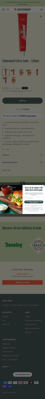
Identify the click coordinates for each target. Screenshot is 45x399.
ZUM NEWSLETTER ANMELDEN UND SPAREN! (33, 202)
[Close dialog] (43, 186)
